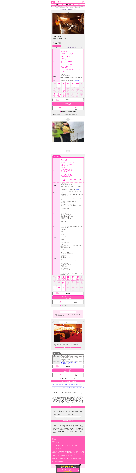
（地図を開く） (78, 80)
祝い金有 (70, 459)
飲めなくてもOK (78, 459)
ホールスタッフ (64, 445)
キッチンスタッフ (69, 445)
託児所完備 (61, 461)
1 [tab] (66, 145)
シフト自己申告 (73, 458)
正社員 (59, 442)
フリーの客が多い (63, 455)
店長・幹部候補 (75, 445)
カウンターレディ (58, 445)
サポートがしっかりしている (56, 455)
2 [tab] (68, 145)
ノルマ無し (56, 459)
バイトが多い (75, 452)
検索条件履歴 (68, 4)
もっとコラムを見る (68, 347)
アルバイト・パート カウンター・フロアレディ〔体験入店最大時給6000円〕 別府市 (66, 384)
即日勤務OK (74, 459)
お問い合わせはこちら (68, 417)
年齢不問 (53, 461)
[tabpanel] (68, 132)
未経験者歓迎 (57, 458)
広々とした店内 (72, 451)
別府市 (55, 439)
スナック (57, 448)
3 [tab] (69, 145)
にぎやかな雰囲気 (60, 451)
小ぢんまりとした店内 (78, 451)
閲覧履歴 (57, 4)
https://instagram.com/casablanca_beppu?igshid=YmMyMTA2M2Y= (68, 363)
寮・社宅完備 (57, 461)
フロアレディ (54, 445)
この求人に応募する (68, 470)
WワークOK (68, 458)
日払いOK (59, 459)
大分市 (53, 439)
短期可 (82, 459)
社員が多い (79, 452)
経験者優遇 (61, 458)
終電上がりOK (66, 459)
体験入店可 (53, 458)
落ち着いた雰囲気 (54, 451)
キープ (80, 4)
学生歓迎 (65, 458)
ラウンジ (60, 448)
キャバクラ (53, 448)
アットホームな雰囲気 (66, 451)
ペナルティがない (69, 455)
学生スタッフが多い (70, 452)
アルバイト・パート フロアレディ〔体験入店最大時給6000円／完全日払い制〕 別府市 (67, 386)
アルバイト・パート (55, 442)
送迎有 (63, 459)
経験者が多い (64, 452)
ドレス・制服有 (78, 458)
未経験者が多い (60, 452)
